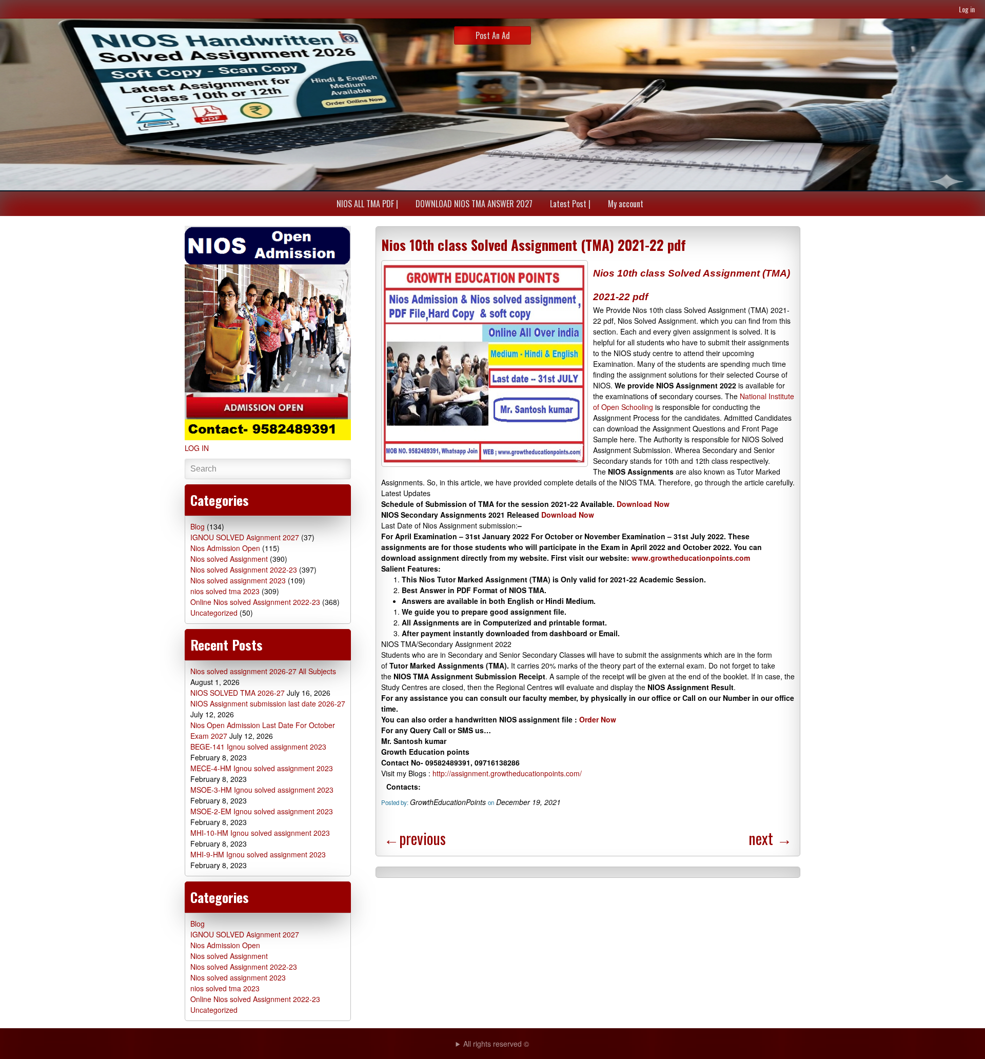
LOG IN (197, 448)
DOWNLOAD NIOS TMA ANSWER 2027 (474, 204)
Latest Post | (570, 204)
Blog (197, 526)
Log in (967, 9)
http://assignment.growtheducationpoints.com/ (506, 773)
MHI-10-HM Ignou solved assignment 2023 (260, 833)
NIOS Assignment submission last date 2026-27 (267, 703)
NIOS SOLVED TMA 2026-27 (237, 693)
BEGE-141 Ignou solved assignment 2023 (258, 746)
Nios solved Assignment (229, 559)
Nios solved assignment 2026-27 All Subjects (263, 671)
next (770, 838)
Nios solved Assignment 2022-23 (243, 569)
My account (625, 204)
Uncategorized (214, 612)
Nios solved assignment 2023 (238, 580)
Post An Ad (493, 35)
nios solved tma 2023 (225, 591)
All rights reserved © (496, 1043)
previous (415, 838)
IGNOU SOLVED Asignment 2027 (244, 537)
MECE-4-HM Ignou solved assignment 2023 (261, 768)
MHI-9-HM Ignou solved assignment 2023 (258, 854)
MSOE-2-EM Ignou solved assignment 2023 (261, 811)
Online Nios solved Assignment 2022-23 (255, 602)
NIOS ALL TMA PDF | (367, 204)
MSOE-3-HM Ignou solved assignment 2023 (261, 790)
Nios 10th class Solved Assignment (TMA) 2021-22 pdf (533, 244)
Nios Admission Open (225, 548)
